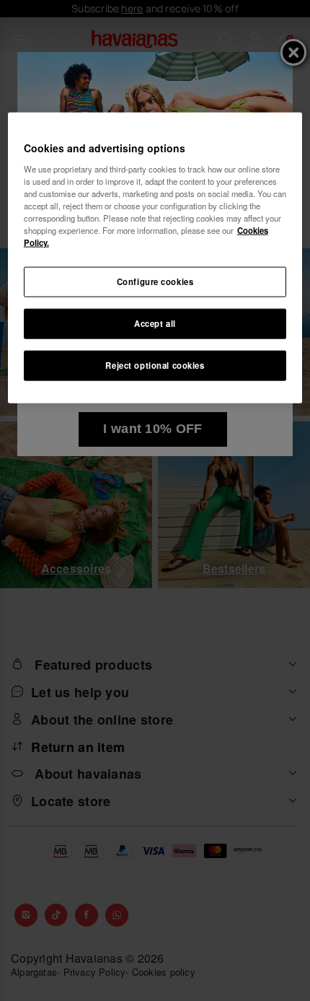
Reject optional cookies (154, 365)
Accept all (155, 323)
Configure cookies (155, 281)
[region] (155, 258)
